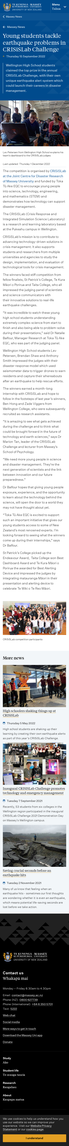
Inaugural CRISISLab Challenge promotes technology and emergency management (34, 790)
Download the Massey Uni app (22, 1035)
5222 (13, 1008)
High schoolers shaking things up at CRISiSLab (29, 712)
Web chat (9, 1015)
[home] (25, 7)
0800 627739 (28, 999)
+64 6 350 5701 (42, 1004)
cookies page (35, 1129)
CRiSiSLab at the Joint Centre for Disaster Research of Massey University (34, 176)
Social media (11, 1022)
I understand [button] (34, 1138)
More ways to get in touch (19, 1028)
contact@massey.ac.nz (27, 995)
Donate (8, 1042)
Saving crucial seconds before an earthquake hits (27, 872)
